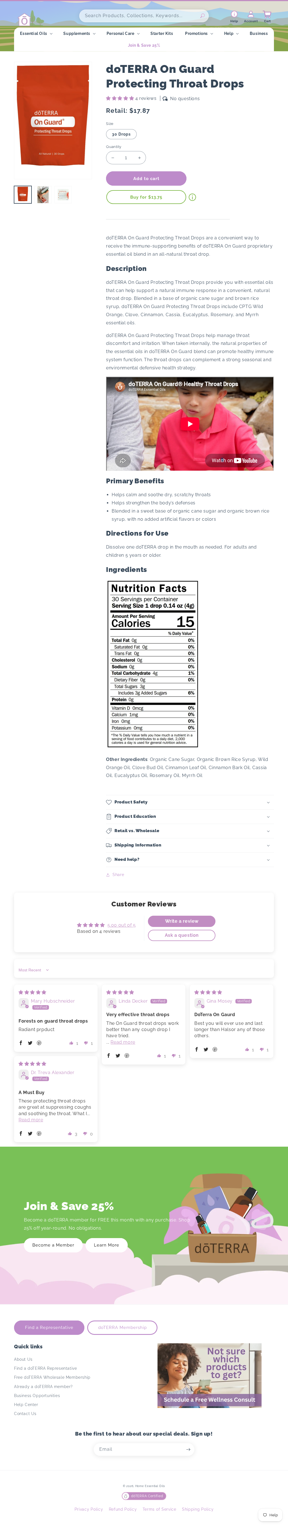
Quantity (113, 147)
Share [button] (118, 874)
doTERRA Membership (122, 1327)
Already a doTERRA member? (43, 1386)
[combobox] (144, 16)
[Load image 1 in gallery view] (23, 194)
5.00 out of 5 (121, 925)
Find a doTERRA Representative (45, 1368)
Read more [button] (123, 1042)
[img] (32, 992)
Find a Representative (49, 1327)
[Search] (202, 16)
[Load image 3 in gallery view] (63, 194)
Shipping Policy (198, 1509)
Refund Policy (123, 1509)
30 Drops (121, 134)
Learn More (106, 1245)
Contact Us (25, 1413)
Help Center (26, 1404)
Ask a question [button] (182, 935)
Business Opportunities (37, 1395)
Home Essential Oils (150, 1486)
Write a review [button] (182, 921)
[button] (36, 33)
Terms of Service (159, 1509)
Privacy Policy (89, 1509)
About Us (23, 1359)
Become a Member (53, 1245)
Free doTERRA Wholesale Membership (52, 1377)
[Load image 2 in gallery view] (43, 194)
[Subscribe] (188, 1449)
